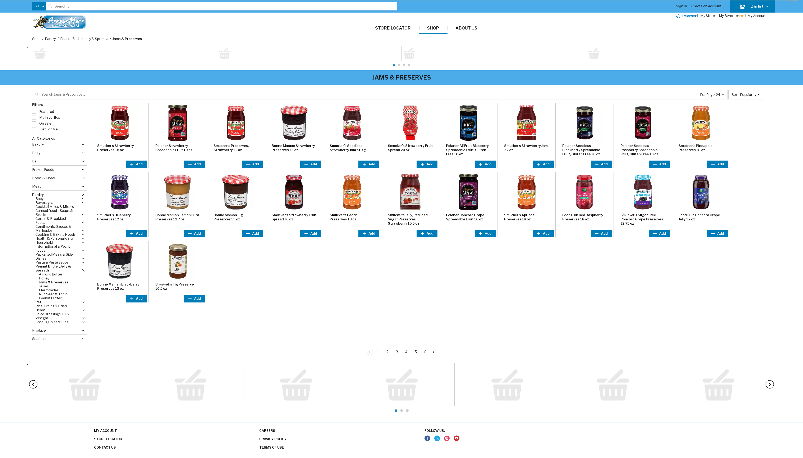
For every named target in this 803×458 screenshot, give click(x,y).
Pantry (50, 39)
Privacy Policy (273, 423)
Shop (36, 39)
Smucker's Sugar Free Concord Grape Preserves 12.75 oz (641, 194)
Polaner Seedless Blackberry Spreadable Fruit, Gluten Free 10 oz (581, 125)
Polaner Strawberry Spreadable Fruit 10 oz (173, 123)
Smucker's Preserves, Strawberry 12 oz (231, 123)
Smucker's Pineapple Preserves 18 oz (695, 123)
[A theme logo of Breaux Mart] (59, 24)
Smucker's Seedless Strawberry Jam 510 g (348, 123)
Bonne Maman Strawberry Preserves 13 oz (293, 123)
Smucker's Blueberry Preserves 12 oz (114, 192)
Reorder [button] (689, 16)
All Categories (43, 114)
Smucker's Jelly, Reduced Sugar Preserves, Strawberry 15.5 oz (408, 194)
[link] (427, 423)
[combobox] (39, 6)
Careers (267, 415)
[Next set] (433, 327)
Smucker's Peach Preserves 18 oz (343, 192)
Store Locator (108, 423)
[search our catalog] (50, 6)
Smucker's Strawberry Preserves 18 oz (115, 123)
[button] (82, 119)
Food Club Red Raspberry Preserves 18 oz (582, 192)
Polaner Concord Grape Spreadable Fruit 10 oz (465, 192)
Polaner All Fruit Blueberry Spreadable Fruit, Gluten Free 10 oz (467, 125)
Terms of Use (271, 432)
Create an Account (706, 6)
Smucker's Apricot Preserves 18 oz (519, 192)
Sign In (681, 6)
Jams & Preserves (127, 39)
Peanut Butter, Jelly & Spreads (84, 39)
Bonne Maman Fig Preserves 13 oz (228, 192)
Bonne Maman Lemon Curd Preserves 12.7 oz (177, 192)
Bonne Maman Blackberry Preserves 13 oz (118, 261)
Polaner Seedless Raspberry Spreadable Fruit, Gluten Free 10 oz (639, 125)
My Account (105, 415)
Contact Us (105, 432)
